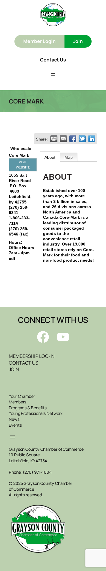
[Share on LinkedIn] (91, 138)
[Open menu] (53, 75)
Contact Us (53, 59)
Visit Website (23, 164)
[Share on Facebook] (72, 138)
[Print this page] (53, 138)
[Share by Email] (63, 138)
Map (68, 157)
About (49, 157)
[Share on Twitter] (82, 138)
